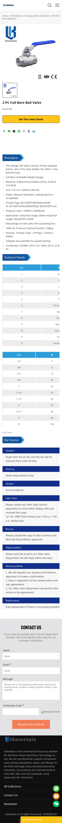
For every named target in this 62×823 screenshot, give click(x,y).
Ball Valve (45, 15)
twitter (14, 131)
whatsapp (19, 131)
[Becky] (56, 796)
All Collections (16, 15)
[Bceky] (56, 788)
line (9, 131)
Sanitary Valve (31, 15)
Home (5, 15)
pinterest (24, 131)
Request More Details (31, 724)
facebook (4, 131)
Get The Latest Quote (31, 119)
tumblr (29, 131)
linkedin (34, 131)
